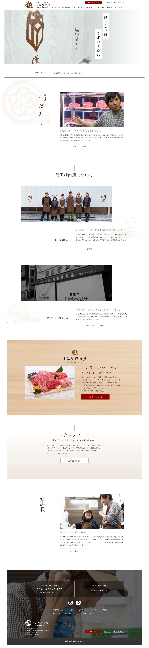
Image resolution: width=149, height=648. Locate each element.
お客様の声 (89, 7)
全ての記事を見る (74, 461)
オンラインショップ (93, 2)
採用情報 (109, 7)
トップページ (56, 7)
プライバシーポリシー (71, 613)
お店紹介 (80, 7)
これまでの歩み (90, 325)
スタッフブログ (99, 7)
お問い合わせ (118, 7)
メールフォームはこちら (99, 591)
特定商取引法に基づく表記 (88, 613)
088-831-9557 (50, 589)
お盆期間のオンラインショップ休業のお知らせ (68, 73)
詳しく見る (74, 146)
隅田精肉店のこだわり (68, 7)
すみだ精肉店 (37, 4)
